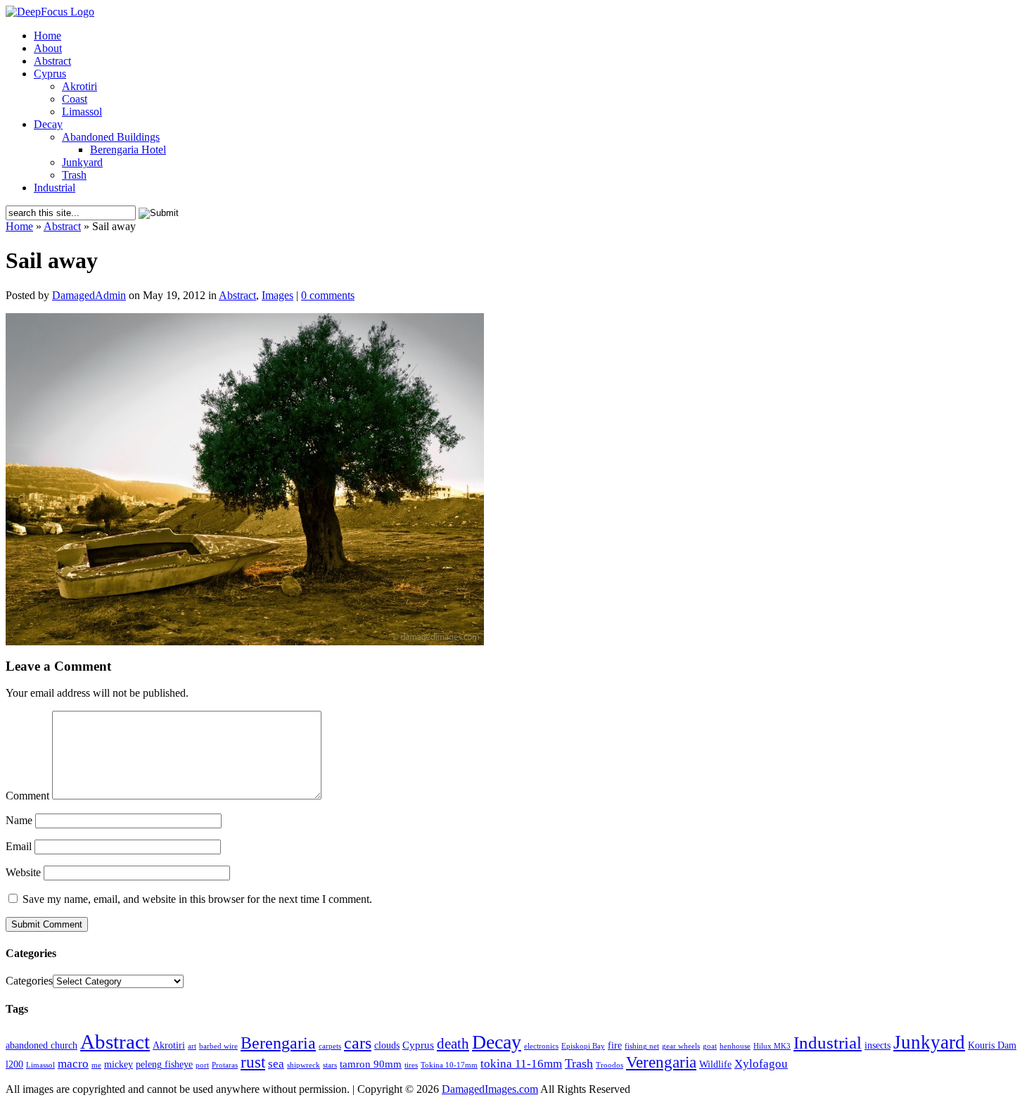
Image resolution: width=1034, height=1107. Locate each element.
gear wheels (681, 1046)
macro (73, 1063)
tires (411, 1065)
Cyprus (50, 74)
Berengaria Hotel (128, 150)
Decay (48, 124)
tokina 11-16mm (521, 1063)
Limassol (82, 112)
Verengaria (661, 1062)
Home (47, 36)
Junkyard (82, 162)
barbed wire (218, 1046)
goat (710, 1046)
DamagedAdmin (89, 295)
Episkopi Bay (583, 1046)
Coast (74, 99)
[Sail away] (245, 641)
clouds (387, 1045)
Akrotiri (79, 86)
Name (19, 820)
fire (615, 1045)
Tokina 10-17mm (449, 1065)
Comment (27, 796)
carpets (330, 1046)
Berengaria (278, 1043)
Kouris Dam (992, 1045)
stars (330, 1065)
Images (277, 295)
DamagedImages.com (490, 1089)
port (202, 1065)
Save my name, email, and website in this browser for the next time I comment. (197, 899)
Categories (29, 981)
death (453, 1043)
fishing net (642, 1046)
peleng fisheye (164, 1064)
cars (357, 1042)
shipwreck (303, 1065)
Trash (74, 175)
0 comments (328, 295)
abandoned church (41, 1045)
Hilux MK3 (772, 1046)
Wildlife (715, 1064)
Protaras (225, 1065)
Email (19, 846)
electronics (541, 1046)
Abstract (52, 61)
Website (23, 872)
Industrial (54, 188)
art (192, 1046)
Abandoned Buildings (111, 137)
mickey (118, 1064)
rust (253, 1062)
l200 (14, 1064)
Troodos (609, 1065)
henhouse (735, 1046)
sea (276, 1063)
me (96, 1065)
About (48, 48)
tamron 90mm (371, 1064)
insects (877, 1045)
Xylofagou (761, 1063)
